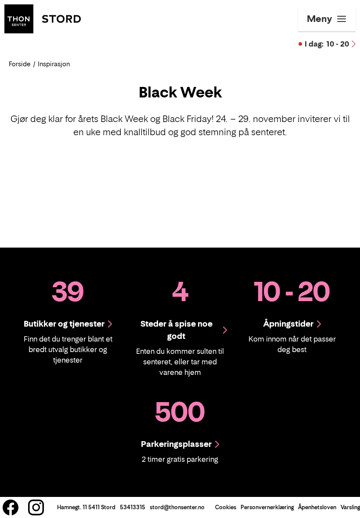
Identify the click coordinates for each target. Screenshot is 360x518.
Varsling (350, 507)
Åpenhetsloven (317, 507)
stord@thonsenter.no (177, 507)
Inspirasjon (54, 64)
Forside (20, 64)
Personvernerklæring (267, 507)
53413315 (132, 507)
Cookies (225, 507)
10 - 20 (327, 44)
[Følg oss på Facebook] (10, 507)
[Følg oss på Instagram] (36, 507)
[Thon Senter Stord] (42, 18)
